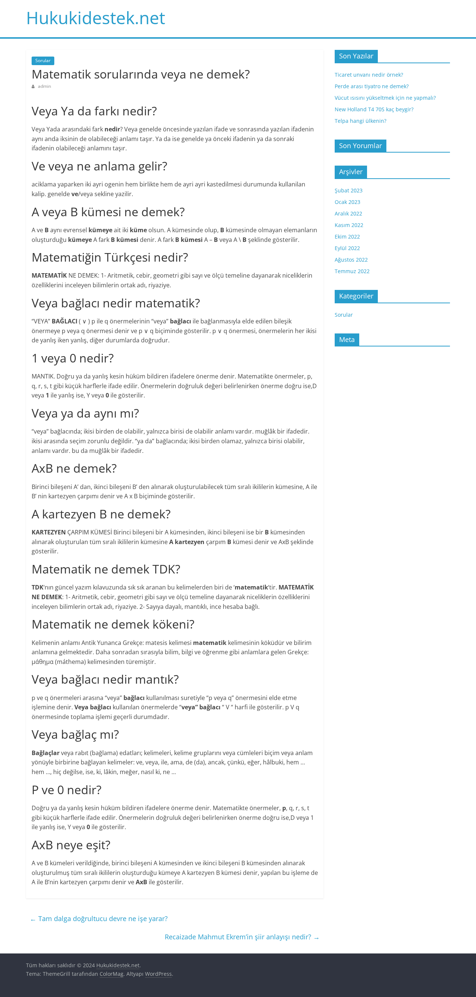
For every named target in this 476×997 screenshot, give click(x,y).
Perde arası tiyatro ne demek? (372, 86)
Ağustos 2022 (351, 259)
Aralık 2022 (348, 213)
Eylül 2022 (347, 248)
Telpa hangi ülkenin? (360, 120)
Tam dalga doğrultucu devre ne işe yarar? (99, 918)
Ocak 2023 (347, 201)
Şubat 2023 (349, 190)
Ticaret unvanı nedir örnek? (369, 74)
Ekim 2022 (347, 236)
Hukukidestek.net (95, 17)
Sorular (43, 60)
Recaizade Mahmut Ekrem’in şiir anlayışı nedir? (242, 936)
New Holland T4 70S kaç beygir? (374, 109)
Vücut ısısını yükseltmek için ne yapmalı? (385, 97)
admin (44, 86)
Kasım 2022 (349, 225)
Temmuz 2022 (352, 271)
